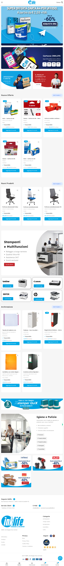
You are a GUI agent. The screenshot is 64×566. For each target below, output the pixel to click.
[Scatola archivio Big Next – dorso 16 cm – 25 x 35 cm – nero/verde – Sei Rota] (32, 361)
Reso (23, 538)
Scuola (3, 542)
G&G (3, 122)
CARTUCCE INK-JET (7, 120)
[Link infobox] (8, 499)
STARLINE (26, 334)
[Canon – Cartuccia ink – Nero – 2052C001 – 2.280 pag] (32, 108)
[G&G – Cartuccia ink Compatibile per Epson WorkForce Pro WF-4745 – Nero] (32, 148)
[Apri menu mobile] (2, 2)
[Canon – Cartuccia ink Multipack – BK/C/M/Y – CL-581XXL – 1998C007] (11, 148)
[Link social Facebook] (51, 536)
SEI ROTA (4, 336)
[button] (2, 25)
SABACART (47, 122)
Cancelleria (45, 527)
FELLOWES (5, 377)
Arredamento (46, 524)
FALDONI (25, 332)
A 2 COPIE (47, 120)
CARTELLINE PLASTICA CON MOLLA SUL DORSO (9, 374)
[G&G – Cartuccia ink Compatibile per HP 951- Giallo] (11, 108)
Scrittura (3, 539)
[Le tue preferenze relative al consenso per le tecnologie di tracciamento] (62, 424)
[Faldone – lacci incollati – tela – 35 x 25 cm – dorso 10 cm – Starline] (32, 320)
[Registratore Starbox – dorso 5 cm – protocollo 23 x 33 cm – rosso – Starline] (53, 320)
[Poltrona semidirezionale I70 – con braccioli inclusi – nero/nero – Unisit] (53, 196)
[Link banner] (32, 58)
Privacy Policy (25, 541)
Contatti (3, 545)
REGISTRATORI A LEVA (50, 332)
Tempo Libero (46, 521)
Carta (44, 529)
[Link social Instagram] (54, 536)
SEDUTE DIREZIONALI (8, 209)
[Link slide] (32, 25)
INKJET (25, 120)
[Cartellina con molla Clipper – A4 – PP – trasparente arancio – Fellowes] (11, 361)
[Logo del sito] (32, 2)
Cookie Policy (25, 543)
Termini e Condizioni (27, 546)
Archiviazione (46, 519)
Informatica (4, 537)
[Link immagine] (13, 521)
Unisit (3, 211)
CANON (25, 122)
